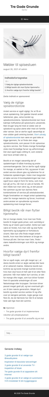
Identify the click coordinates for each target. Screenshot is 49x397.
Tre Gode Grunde (24, 7)
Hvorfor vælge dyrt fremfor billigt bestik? (24, 90)
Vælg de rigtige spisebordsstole (19, 84)
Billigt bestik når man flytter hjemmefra (22, 87)
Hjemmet (10, 308)
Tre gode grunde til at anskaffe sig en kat (25, 318)
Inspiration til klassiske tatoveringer (21, 362)
